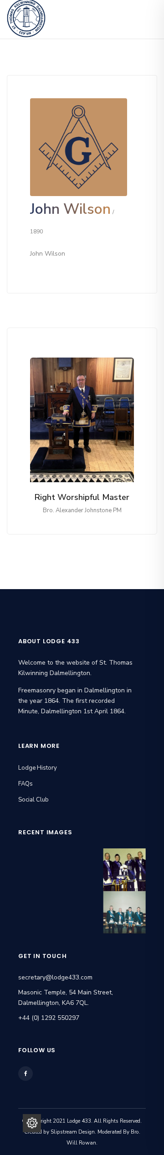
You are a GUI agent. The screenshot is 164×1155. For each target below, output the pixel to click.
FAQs (25, 784)
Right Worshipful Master (82, 497)
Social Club (33, 800)
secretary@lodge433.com (55, 977)
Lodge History (37, 768)
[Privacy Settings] (32, 1123)
